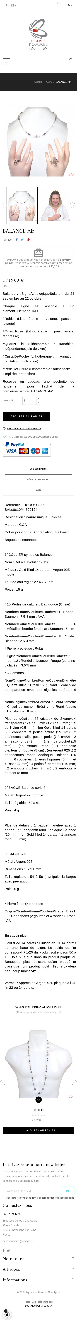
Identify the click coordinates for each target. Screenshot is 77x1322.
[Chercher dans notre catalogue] (59, 4)
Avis (38, 490)
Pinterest (28, 240)
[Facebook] (3, 1251)
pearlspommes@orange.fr (18, 1241)
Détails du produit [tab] (38, 479)
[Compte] (70, 5)
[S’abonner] (67, 1191)
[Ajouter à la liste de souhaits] (38, 1099)
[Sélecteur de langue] (13, 5)
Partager (17, 240)
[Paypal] (27, 1302)
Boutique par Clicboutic (38, 1306)
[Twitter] (8, 1251)
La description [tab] (38, 469)
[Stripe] (39, 1302)
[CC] (50, 1302)
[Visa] (45, 1302)
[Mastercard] (33, 1302)
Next (72, 205)
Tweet (22, 240)
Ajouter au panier (27, 416)
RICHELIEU (38, 1110)
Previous (4, 205)
